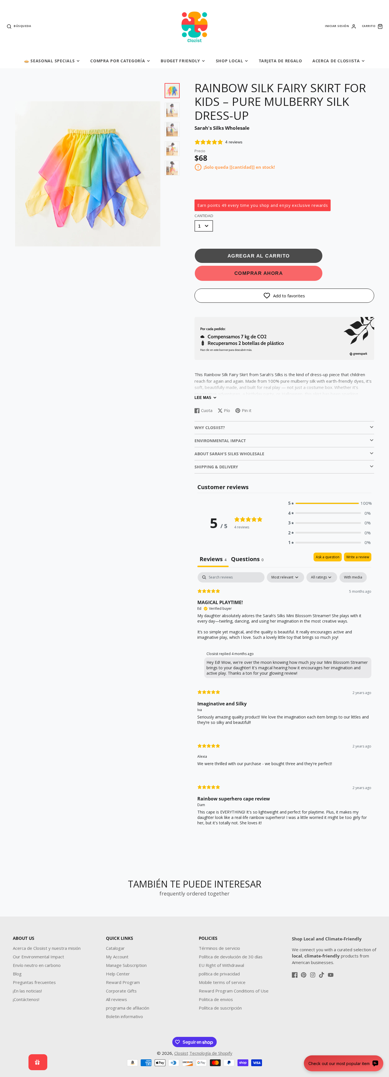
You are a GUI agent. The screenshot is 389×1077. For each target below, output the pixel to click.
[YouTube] (330, 975)
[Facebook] (295, 975)
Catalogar (115, 948)
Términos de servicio (219, 948)
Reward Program (123, 982)
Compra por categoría (117, 60)
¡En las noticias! (27, 991)
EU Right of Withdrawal (221, 965)
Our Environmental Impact (38, 956)
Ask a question (327, 557)
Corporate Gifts (121, 991)
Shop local (229, 60)
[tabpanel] (284, 703)
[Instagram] (313, 975)
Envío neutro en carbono (37, 965)
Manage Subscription (126, 965)
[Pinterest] (303, 975)
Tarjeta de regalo (280, 60)
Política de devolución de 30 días (231, 956)
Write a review (357, 557)
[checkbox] (353, 577)
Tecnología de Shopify (210, 1053)
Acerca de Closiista (336, 60)
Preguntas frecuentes (34, 982)
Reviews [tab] (213, 559)
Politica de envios (216, 999)
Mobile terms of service (222, 982)
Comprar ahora (258, 273)
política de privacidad (219, 974)
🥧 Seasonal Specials (49, 60)
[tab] (247, 560)
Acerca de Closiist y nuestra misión (47, 948)
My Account (117, 956)
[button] (329, 503)
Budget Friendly (180, 60)
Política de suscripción (220, 1008)
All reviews (116, 999)
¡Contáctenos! (26, 999)
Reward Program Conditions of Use (234, 991)
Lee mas (203, 398)
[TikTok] (321, 975)
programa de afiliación (127, 1008)
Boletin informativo (124, 1016)
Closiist (181, 1053)
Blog (17, 974)
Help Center (118, 974)
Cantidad (204, 215)
